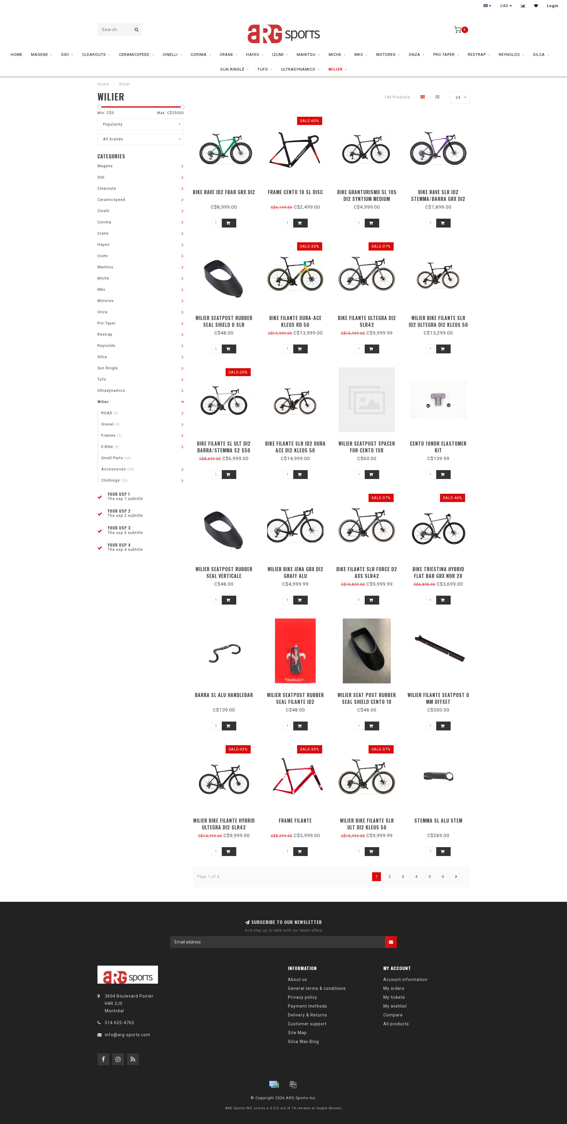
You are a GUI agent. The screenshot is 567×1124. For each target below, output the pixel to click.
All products (396, 1023)
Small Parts (116, 458)
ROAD (110, 413)
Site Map (297, 1032)
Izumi (278, 54)
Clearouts (94, 54)
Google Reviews (329, 1108)
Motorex (386, 54)
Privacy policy (302, 997)
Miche (335, 54)
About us (297, 979)
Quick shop (227, 190)
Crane (226, 54)
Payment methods (307, 1006)
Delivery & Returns (307, 1015)
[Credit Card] (274, 1084)
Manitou (306, 54)
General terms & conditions (317, 988)
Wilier (335, 69)
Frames (111, 435)
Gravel (110, 424)
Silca (539, 54)
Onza (414, 54)
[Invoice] (293, 1084)
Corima (199, 54)
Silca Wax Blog (303, 1041)
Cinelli (170, 54)
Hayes (252, 54)
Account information (405, 979)
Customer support (307, 1023)
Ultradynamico (298, 69)
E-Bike (110, 446)
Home (16, 54)
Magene (39, 54)
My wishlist (395, 1006)
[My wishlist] (536, 6)
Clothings (114, 480)
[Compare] (523, 6)
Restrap (477, 54)
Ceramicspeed (134, 54)
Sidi (65, 54)
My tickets (394, 997)
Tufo (263, 69)
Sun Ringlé (232, 69)
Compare (393, 1015)
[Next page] (456, 876)
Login (552, 6)
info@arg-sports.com (127, 1034)
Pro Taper (444, 54)
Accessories (117, 469)
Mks (358, 54)
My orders (394, 988)
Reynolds (509, 54)
